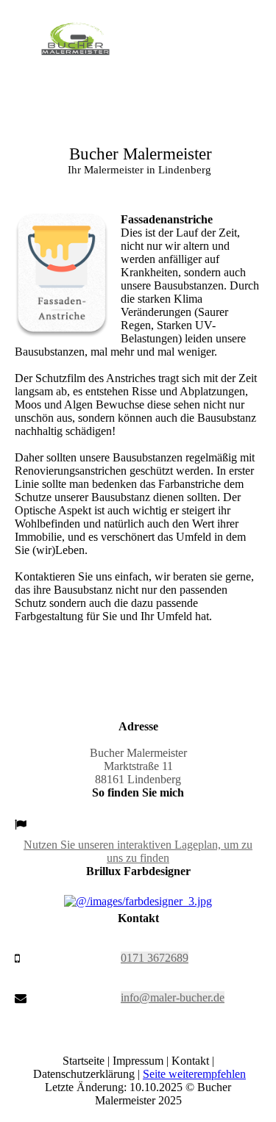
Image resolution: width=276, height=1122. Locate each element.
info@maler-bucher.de (172, 997)
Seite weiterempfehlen (194, 1074)
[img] (75, 46)
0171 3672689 (154, 958)
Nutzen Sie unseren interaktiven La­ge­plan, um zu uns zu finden (138, 851)
